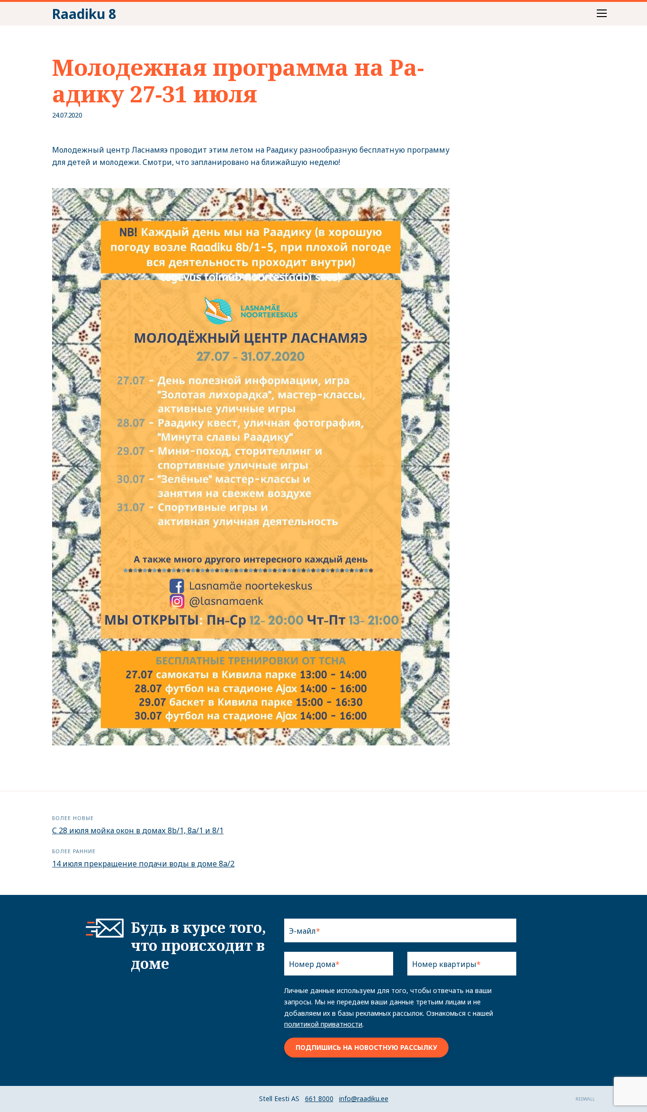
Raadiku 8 (84, 14)
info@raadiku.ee (363, 1098)
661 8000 (319, 1098)
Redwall (585, 1099)
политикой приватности (323, 1024)
